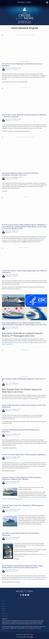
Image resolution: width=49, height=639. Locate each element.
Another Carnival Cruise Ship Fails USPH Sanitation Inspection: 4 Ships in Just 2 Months (21, 478)
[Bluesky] (23, 595)
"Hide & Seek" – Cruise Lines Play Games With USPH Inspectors (30, 579)
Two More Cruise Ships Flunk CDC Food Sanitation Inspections (20, 534)
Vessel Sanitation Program (17, 463)
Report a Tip (5, 616)
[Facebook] (25, 595)
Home (3, 601)
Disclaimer (20, 598)
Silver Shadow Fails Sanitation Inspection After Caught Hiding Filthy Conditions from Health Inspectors (22, 566)
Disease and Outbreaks (14, 69)
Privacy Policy (27, 598)
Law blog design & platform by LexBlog (23, 636)
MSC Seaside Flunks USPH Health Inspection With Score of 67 (23, 380)
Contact (3, 608)
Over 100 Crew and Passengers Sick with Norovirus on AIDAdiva (22, 65)
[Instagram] (20, 595)
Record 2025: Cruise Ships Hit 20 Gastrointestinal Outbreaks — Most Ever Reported (24, 116)
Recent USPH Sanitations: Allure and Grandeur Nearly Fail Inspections (24, 406)
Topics (3, 611)
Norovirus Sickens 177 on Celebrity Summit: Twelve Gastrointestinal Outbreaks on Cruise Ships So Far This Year (24, 324)
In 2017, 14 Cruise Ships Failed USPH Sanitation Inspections (24, 454)
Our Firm (4, 603)
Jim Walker (9, 68)
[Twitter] (28, 595)
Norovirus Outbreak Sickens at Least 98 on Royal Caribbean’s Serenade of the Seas (20, 174)
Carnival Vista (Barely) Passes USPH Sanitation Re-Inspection (20, 431)
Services (4, 606)
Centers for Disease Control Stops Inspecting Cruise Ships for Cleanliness (24, 272)
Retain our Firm (5, 613)
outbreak (31, 185)
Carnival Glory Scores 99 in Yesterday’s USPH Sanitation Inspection (22, 506)
